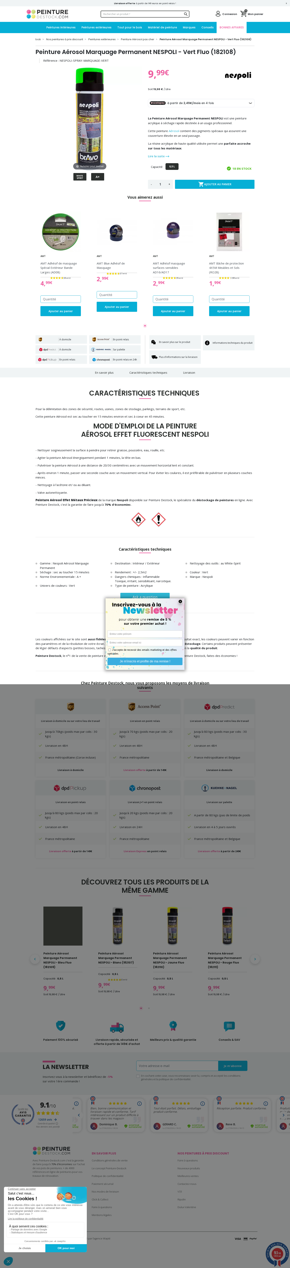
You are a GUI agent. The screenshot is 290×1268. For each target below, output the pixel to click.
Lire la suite (157, 156)
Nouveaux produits (189, 1168)
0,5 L (172, 166)
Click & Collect (100, 1199)
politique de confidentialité (175, 1079)
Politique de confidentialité (107, 1176)
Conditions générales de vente (110, 1160)
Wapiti (106, 1238)
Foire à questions (102, 1207)
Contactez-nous (187, 1184)
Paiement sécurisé (103, 1184)
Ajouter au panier (214, 184)
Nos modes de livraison (105, 1191)
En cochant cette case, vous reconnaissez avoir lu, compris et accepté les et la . (190, 1077)
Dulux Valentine (187, 1207)
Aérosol (174, 131)
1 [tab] (145, 326)
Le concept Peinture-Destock (109, 1168)
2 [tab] (149, 1008)
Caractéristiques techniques (148, 372)
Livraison (189, 372)
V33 (180, 1191)
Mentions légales (101, 1215)
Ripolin (182, 1199)
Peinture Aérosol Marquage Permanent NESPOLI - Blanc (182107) (116, 957)
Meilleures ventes (188, 1176)
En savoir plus (104, 372)
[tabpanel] (61, 264)
